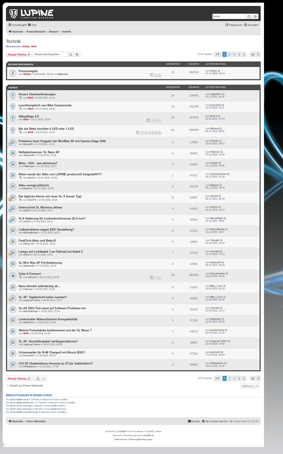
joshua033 (215, 105)
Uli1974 (32, 199)
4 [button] (239, 54)
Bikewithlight (216, 218)
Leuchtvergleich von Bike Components (45, 105)
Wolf (33, 46)
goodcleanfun (217, 330)
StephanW (28, 155)
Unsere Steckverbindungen (37, 94)
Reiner (213, 70)
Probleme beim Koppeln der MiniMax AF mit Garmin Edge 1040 (62, 141)
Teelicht (214, 163)
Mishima (214, 128)
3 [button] (234, 54)
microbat (214, 251)
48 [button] (252, 54)
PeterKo (214, 140)
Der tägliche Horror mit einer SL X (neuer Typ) (50, 196)
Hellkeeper (29, 166)
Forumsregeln (28, 71)
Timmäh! (214, 240)
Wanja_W (28, 243)
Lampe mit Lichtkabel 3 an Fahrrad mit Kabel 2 (51, 251)
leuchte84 (28, 355)
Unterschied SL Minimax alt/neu (40, 207)
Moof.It (213, 116)
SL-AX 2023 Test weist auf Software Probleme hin (52, 308)
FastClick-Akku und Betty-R (37, 240)
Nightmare (28, 322)
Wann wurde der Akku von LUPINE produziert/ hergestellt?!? (60, 174)
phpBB (121, 431)
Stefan (26, 46)
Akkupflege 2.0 (29, 116)
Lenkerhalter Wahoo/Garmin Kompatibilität (48, 319)
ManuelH (28, 144)
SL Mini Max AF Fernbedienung (40, 262)
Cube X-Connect (30, 273)
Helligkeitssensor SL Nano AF (39, 152)
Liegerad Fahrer (31, 300)
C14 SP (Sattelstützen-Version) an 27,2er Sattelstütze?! (56, 363)
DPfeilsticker (30, 366)
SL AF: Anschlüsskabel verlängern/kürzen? (48, 341)
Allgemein (63, 74)
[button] (217, 54)
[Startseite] (31, 13)
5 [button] (244, 54)
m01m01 (32, 277)
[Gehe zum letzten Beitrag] (219, 70)
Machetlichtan (30, 232)
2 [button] (229, 54)
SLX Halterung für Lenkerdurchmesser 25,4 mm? (52, 218)
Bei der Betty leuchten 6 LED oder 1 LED (46, 128)
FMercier (215, 152)
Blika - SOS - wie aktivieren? (38, 163)
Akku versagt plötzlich (34, 185)
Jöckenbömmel (218, 174)
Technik (13, 41)
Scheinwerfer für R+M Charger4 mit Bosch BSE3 (52, 352)
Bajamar (27, 188)
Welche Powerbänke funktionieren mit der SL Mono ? (55, 330)
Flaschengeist (217, 273)
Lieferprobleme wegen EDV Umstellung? (46, 229)
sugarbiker (216, 94)
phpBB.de (148, 435)
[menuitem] (32, 25)
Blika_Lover (216, 285)
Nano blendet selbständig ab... (39, 286)
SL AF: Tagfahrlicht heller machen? (43, 297)
